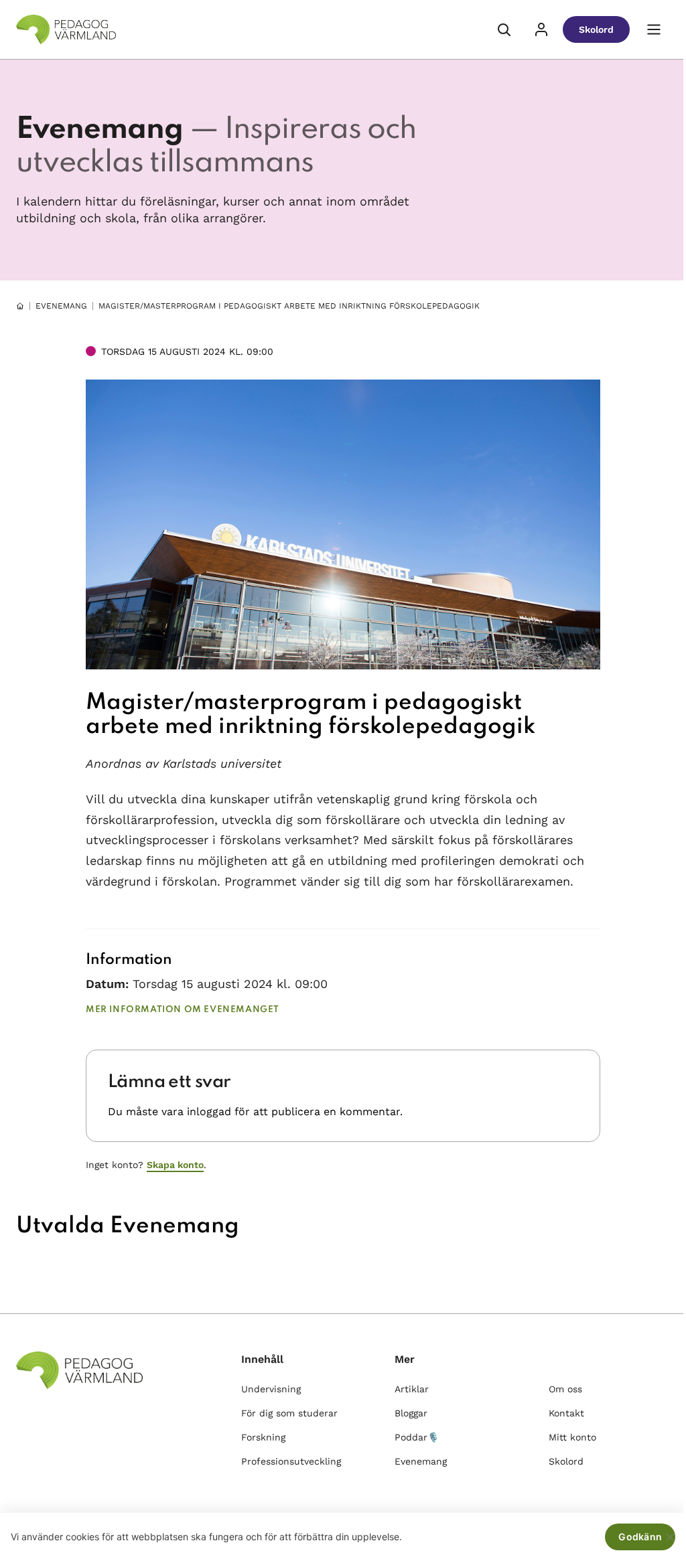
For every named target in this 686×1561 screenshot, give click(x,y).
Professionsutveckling (291, 1461)
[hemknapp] (20, 306)
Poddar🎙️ (417, 1437)
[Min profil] (541, 29)
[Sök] (504, 29)
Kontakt (566, 1413)
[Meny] (654, 29)
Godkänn (640, 1536)
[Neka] (669, 1537)
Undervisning (271, 1389)
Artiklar (412, 1389)
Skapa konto (175, 1164)
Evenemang (61, 306)
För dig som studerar (289, 1413)
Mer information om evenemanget (182, 1009)
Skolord (596, 29)
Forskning (263, 1437)
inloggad (209, 1111)
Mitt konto (572, 1437)
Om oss (565, 1389)
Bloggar (411, 1413)
